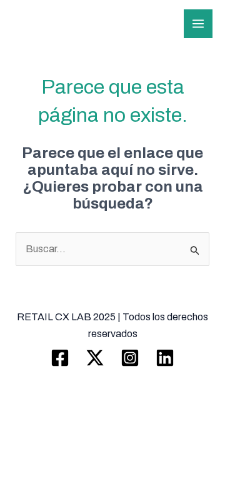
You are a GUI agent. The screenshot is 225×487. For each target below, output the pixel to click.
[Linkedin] (165, 357)
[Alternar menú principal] (198, 23)
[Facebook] (60, 357)
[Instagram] (130, 357)
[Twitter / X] (95, 357)
